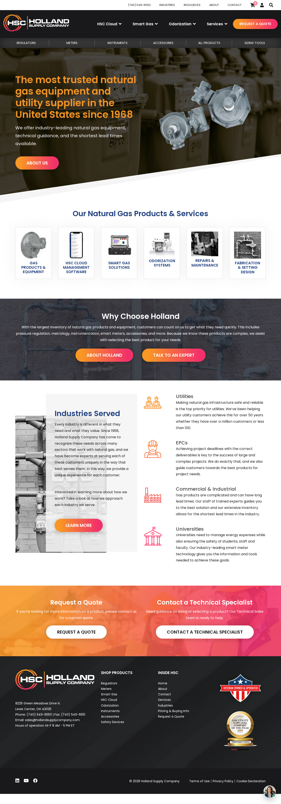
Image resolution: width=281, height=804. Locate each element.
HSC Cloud (109, 700)
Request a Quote (255, 23)
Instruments (110, 711)
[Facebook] (35, 781)
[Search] (271, 5)
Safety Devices (112, 722)
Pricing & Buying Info (173, 711)
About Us (37, 163)
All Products (209, 43)
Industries (167, 5)
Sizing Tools (255, 43)
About (214, 5)
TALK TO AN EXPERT (174, 355)
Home (162, 683)
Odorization (110, 705)
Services (164, 700)
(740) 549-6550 (139, 5)
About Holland (104, 355)
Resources (192, 5)
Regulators (109, 683)
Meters (106, 689)
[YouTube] (26, 781)
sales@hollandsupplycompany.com (52, 720)
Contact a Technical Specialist (205, 632)
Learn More (79, 525)
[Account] (262, 5)
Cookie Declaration (251, 781)
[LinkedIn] (17, 781)
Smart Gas (109, 694)
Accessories (110, 716)
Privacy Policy (223, 781)
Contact (234, 5)
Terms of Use (199, 781)
